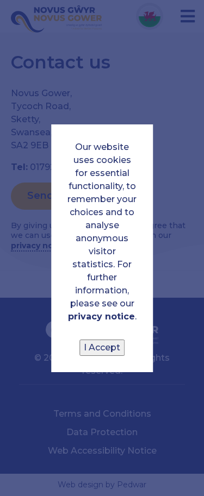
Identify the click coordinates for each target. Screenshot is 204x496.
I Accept (102, 347)
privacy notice (101, 316)
